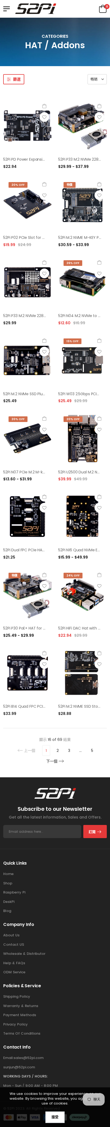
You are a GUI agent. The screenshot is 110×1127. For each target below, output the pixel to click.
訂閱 (92, 831)
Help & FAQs (14, 963)
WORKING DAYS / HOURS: (25, 1076)
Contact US (13, 944)
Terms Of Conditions (21, 1033)
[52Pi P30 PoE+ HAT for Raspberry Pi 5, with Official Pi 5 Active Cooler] (27, 594)
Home (8, 873)
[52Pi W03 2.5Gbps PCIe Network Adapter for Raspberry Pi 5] (82, 360)
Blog (7, 910)
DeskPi (8, 901)
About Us (11, 935)
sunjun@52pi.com (19, 1067)
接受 (55, 1117)
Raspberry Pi (14, 892)
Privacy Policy (15, 1024)
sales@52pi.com (29, 1057)
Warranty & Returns (20, 1005)
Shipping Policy (16, 996)
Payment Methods (19, 1014)
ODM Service (14, 972)
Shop (7, 883)
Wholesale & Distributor (24, 953)
